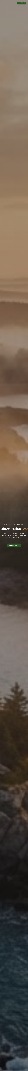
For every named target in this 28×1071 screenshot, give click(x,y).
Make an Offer (13, 545)
